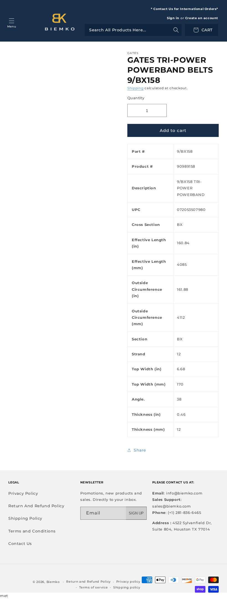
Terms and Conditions (32, 531)
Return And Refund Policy (36, 505)
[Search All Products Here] (133, 30)
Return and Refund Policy (88, 581)
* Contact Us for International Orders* (184, 9)
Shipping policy (126, 587)
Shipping (135, 88)
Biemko (53, 582)
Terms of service (93, 587)
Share (140, 450)
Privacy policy (128, 581)
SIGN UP (136, 513)
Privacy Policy (23, 493)
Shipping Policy (25, 518)
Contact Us (20, 543)
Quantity (135, 98)
